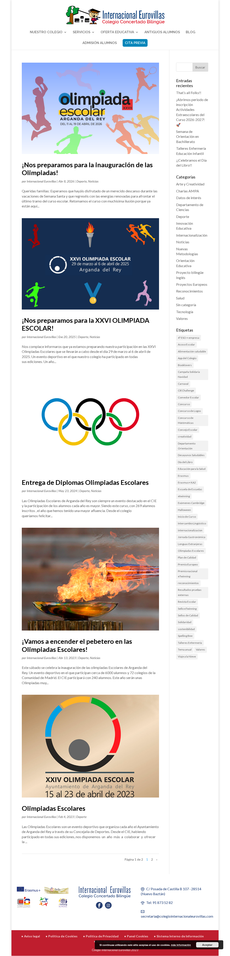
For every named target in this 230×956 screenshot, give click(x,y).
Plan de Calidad (187, 557)
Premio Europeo (188, 564)
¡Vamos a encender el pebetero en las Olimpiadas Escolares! (77, 645)
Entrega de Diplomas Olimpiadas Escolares (85, 482)
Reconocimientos (189, 291)
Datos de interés (188, 198)
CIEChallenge (186, 390)
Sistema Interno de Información (180, 936)
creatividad (184, 436)
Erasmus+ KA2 (187, 482)
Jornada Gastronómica (191, 537)
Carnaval (183, 383)
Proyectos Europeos (191, 284)
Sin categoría (186, 305)
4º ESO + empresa (188, 337)
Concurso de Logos (189, 411)
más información (181, 945)
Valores (182, 318)
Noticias (93, 181)
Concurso (184, 404)
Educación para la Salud (192, 468)
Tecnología (184, 312)
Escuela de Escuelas (190, 489)
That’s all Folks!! (188, 92)
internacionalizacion (190, 530)
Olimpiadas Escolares (53, 808)
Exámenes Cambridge (191, 503)
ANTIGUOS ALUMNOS (162, 32)
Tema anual (185, 649)
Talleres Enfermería (190, 642)
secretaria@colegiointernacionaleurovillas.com (177, 916)
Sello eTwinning (187, 608)
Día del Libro (185, 462)
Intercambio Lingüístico (192, 523)
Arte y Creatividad (190, 184)
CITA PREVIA (135, 43)
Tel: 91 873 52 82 (159, 902)
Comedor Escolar (188, 397)
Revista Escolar (187, 601)
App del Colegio (187, 358)
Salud (180, 298)
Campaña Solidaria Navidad (189, 374)
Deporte (81, 181)
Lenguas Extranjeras (190, 544)
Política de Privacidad (102, 936)
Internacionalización (191, 235)
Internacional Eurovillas (41, 181)
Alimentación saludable (192, 351)
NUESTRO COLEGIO (46, 32)
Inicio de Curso (187, 516)
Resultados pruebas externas (189, 592)
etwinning (184, 496)
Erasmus (183, 475)
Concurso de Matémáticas (186, 420)
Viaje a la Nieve (187, 656)
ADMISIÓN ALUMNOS (99, 43)
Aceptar (207, 945)
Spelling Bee (185, 635)
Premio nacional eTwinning (187, 573)
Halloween (184, 510)
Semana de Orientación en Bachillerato (187, 136)
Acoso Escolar (186, 344)
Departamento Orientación (186, 446)
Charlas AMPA (187, 191)
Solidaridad (184, 622)
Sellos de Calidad (188, 615)
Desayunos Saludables (191, 455)
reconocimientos (188, 583)
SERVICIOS (81, 32)
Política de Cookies (62, 936)
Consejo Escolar (187, 429)
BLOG (190, 32)
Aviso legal (32, 936)
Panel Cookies (137, 936)
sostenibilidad (186, 629)
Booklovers (185, 365)
